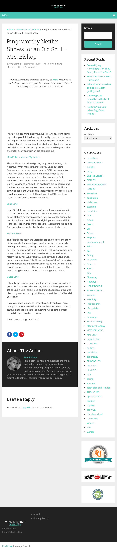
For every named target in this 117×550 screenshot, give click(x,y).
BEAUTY (91, 180)
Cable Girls (13, 276)
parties (90, 348)
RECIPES (91, 365)
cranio (90, 220)
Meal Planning (94, 321)
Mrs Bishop (15, 63)
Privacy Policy (41, 518)
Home (10, 29)
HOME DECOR (94, 286)
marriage (91, 317)
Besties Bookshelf (96, 184)
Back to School (95, 175)
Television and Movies (28, 29)
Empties (91, 237)
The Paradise (14, 233)
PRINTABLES (94, 361)
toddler (91, 401)
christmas (92, 202)
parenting (92, 343)
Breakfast (92, 193)
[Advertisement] (40, 111)
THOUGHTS (93, 392)
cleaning (91, 206)
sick (89, 374)
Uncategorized (95, 414)
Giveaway (92, 277)
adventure (92, 158)
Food (89, 268)
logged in (26, 407)
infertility (91, 299)
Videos (90, 423)
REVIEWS (92, 370)
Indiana (90, 295)
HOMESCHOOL (95, 290)
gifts (89, 273)
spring (90, 379)
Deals (90, 224)
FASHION (92, 259)
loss (89, 312)
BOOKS (91, 189)
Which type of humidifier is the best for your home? (98, 99)
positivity (92, 352)
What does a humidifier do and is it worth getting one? (99, 88)
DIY (88, 228)
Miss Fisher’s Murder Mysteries (23, 157)
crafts (90, 215)
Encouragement (95, 242)
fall (88, 251)
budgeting (92, 198)
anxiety (90, 167)
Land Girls (12, 204)
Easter (90, 233)
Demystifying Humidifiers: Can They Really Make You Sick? (99, 68)
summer (91, 383)
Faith (89, 246)
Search (88, 28)
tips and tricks (94, 396)
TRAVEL (91, 409)
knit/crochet (93, 303)
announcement (95, 162)
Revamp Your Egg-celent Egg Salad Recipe (97, 110)
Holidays (91, 281)
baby (89, 171)
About (36, 514)
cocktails (92, 211)
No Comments (28, 67)
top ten (90, 405)
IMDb (55, 79)
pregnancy (92, 356)
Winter (90, 432)
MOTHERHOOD (95, 330)
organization (93, 339)
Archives (89, 134)
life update (92, 308)
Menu (5, 15)
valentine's (92, 418)
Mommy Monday (96, 326)
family (90, 255)
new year (91, 334)
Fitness (90, 264)
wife (89, 427)
